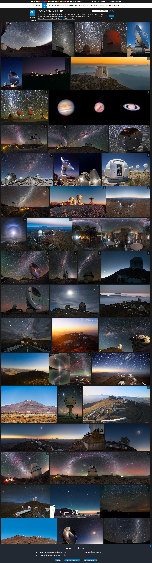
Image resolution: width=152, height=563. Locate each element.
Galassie (102, 14)
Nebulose (66, 16)
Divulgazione (89, 5)
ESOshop (59, 5)
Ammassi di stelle (52, 18)
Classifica (111, 16)
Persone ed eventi (81, 16)
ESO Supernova (81, 14)
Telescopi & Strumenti (68, 5)
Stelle (60, 18)
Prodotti (96, 5)
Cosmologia (70, 14)
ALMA (56, 14)
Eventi (82, 5)
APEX (60, 14)
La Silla (61, 16)
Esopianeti (89, 14)
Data (112, 18)
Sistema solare (42, 18)
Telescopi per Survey (68, 18)
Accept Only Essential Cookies (72, 560)
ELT (75, 14)
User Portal (118, 1)
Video (49, 5)
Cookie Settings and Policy (90, 560)
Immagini (45, 5)
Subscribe (93, 1)
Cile (64, 14)
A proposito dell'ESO (36, 5)
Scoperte (77, 5)
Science (112, 1)
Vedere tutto (41, 14)
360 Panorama (50, 14)
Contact (98, 1)
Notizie (54, 5)
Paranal (72, 16)
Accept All (57, 560)
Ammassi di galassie (43, 16)
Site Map (103, 1)
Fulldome (96, 14)
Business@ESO (103, 5)
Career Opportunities (113, 5)
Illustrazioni (53, 16)
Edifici (88, 16)
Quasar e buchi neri (97, 16)
